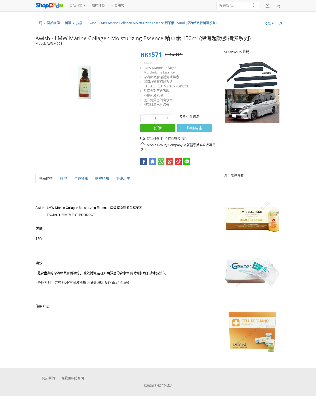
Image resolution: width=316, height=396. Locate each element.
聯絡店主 (194, 128)
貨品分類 (76, 5)
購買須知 (102, 178)
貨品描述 (46, 178)
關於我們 (48, 378)
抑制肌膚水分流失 (156, 104)
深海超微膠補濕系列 (158, 81)
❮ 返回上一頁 (273, 23)
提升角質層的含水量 (158, 100)
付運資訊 (81, 178)
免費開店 (117, 5)
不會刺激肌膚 (153, 95)
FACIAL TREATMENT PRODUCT (166, 86)
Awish (148, 63)
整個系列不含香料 (156, 91)
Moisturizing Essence (159, 72)
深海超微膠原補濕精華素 (161, 77)
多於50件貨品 (189, 117)
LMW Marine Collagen (160, 68)
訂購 (158, 128)
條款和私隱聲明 (72, 378)
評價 (63, 178)
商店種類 (98, 5)
